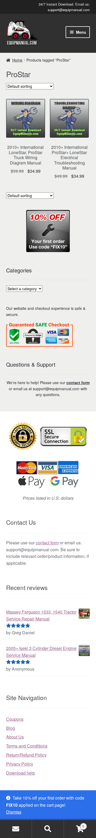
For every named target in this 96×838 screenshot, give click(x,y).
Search (48, 829)
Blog (10, 728)
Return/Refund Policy (26, 755)
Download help (20, 773)
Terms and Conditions (26, 746)
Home (17, 60)
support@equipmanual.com (69, 9)
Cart (74, 824)
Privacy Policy (19, 764)
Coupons (14, 719)
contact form (78, 382)
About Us (15, 737)
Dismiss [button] (13, 812)
